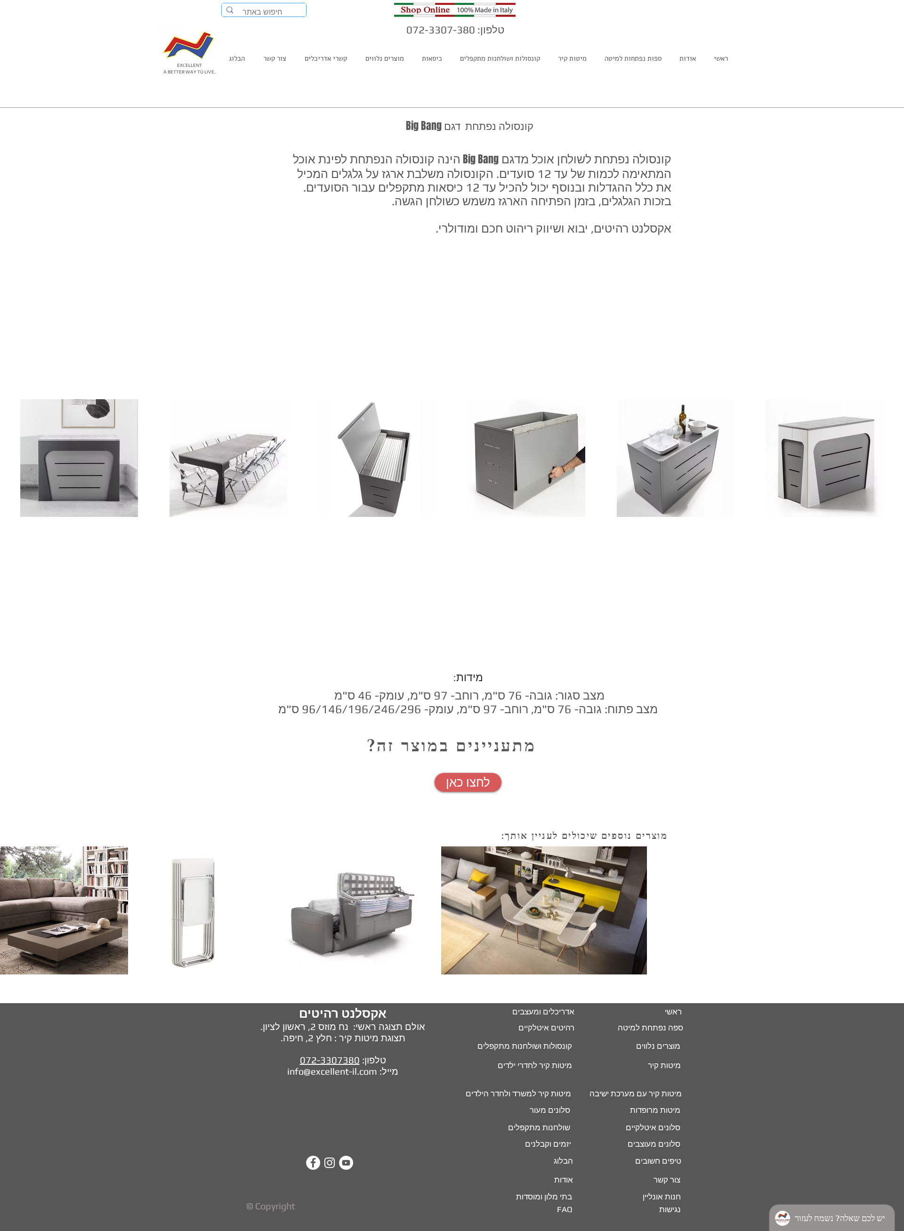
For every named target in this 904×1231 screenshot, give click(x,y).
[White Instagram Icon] (330, 1163)
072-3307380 (330, 1059)
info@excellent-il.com (332, 1071)
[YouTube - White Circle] (346, 1163)
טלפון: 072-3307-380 (455, 30)
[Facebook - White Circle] (313, 1163)
